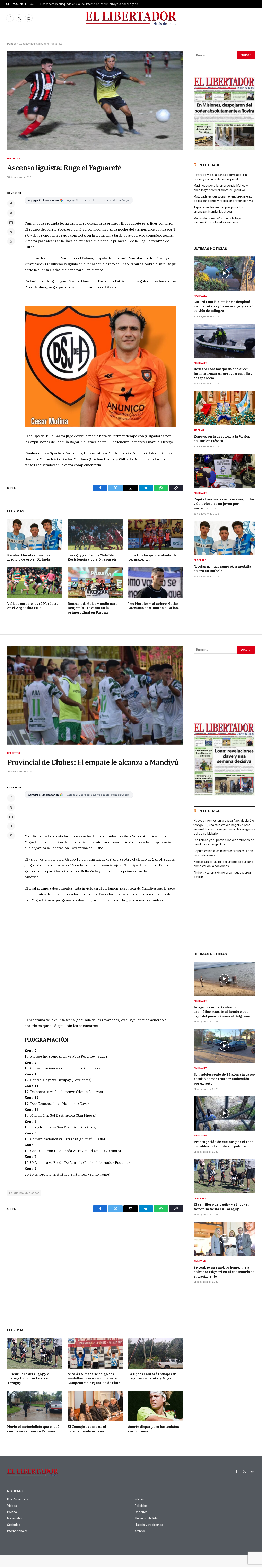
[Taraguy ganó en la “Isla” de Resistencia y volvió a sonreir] (95, 534)
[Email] (11, 222)
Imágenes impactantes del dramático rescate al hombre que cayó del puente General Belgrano (222, 1011)
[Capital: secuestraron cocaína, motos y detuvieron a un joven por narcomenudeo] (224, 471)
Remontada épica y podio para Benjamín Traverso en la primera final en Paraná (92, 608)
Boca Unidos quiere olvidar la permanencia (152, 557)
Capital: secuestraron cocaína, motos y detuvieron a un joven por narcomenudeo (224, 503)
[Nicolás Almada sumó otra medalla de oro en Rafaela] (34, 534)
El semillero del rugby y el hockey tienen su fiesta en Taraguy (28, 1378)
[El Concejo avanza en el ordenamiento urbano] (95, 1406)
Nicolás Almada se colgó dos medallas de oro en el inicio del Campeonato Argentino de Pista (94, 1378)
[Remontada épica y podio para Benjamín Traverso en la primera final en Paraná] (95, 582)
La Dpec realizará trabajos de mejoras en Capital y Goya (152, 1376)
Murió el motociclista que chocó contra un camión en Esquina (33, 1429)
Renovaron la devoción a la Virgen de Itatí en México (222, 438)
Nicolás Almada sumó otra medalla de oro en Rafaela (28, 557)
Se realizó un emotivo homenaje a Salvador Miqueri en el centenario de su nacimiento (224, 1271)
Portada (12, 43)
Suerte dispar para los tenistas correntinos (153, 1429)
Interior (199, 430)
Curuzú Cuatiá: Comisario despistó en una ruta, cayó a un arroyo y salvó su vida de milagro (223, 306)
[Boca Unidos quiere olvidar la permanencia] (155, 534)
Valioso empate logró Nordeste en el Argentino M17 (32, 606)
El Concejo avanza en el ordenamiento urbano (87, 1429)
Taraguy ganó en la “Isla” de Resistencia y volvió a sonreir (92, 557)
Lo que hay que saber (24, 1192)
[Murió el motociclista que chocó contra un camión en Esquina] (34, 1406)
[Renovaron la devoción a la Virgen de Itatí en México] (224, 408)
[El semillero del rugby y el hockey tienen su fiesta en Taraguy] (34, 1353)
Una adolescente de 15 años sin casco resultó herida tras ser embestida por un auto (224, 1078)
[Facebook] (11, 204)
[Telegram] (11, 232)
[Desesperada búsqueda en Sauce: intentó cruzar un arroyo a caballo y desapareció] (224, 341)
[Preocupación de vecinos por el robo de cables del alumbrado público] (224, 1113)
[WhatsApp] (11, 241)
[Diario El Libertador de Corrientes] (131, 18)
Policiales (200, 295)
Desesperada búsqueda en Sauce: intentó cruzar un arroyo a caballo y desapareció (91, 4)
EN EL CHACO (209, 165)
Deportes (13, 158)
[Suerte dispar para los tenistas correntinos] (155, 1406)
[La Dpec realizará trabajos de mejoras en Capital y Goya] (155, 1353)
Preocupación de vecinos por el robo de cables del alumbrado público (223, 1144)
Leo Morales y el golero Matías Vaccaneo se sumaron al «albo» (153, 606)
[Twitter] (11, 213)
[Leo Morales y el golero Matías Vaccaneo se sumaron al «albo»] (155, 582)
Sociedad (200, 1261)
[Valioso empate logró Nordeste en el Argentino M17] (34, 582)
